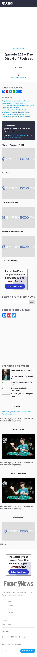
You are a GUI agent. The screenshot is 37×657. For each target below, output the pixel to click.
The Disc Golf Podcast (18, 78)
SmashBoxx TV (20, 103)
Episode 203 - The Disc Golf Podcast (15, 129)
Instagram (24, 637)
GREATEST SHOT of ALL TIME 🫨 (21, 370)
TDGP (22, 48)
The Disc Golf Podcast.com (18, 135)
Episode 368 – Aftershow (10, 261)
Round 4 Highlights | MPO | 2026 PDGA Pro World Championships (16, 420)
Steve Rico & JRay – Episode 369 (12, 231)
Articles (10, 605)
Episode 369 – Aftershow (10, 202)
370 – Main (5, 173)
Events (10, 609)
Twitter (15, 637)
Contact (4, 621)
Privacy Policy (6, 624)
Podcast (16, 48)
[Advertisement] (18, 25)
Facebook (7, 637)
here (18, 131)
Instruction (11, 616)
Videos (10, 602)
